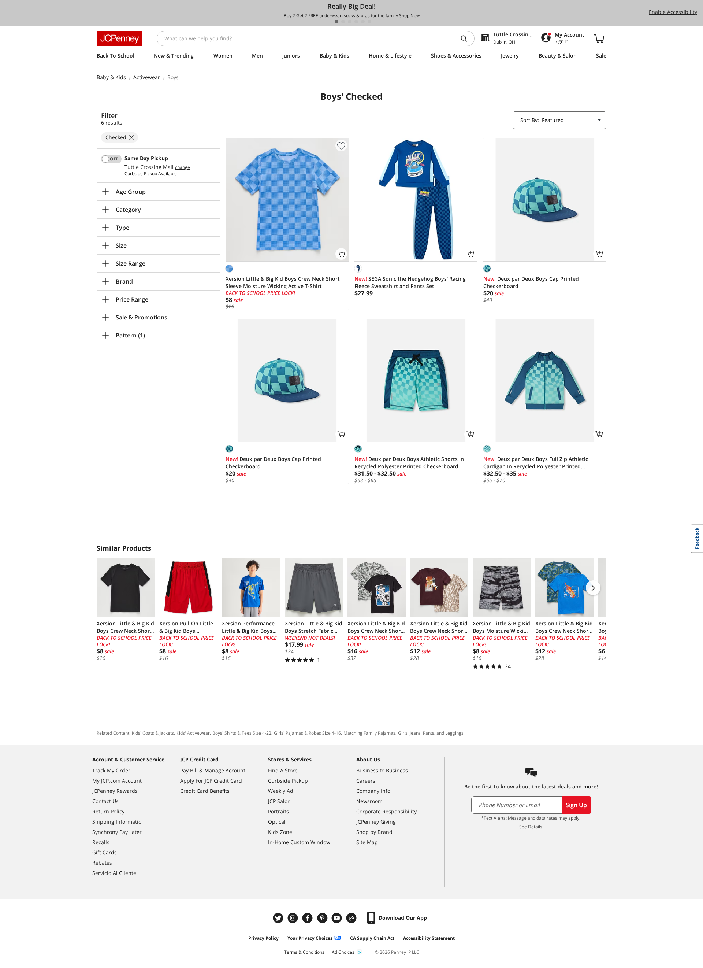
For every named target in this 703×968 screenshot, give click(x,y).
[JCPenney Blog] (352, 918)
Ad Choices (343, 952)
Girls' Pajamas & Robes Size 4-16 (307, 733)
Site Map (367, 842)
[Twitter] (279, 918)
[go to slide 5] (363, 21)
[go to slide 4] (356, 21)
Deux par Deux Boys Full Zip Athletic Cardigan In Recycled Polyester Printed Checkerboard (535, 462)
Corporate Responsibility (386, 811)
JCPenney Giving (376, 821)
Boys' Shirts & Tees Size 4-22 (241, 733)
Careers (365, 780)
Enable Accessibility (673, 11)
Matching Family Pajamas (369, 733)
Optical (277, 821)
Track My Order (111, 770)
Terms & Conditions (304, 952)
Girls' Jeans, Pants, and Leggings (431, 733)
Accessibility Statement (429, 938)
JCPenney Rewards (115, 790)
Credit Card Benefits (205, 790)
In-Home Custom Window (299, 842)
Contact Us (105, 801)
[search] (467, 38)
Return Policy (108, 811)
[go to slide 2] (343, 21)
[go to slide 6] (369, 21)
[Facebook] (308, 918)
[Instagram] (293, 918)
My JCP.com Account (117, 780)
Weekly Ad (280, 790)
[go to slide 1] (336, 21)
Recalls (100, 842)
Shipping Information (118, 821)
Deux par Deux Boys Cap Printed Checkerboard (531, 282)
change (182, 167)
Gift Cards (104, 852)
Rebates (102, 862)
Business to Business (382, 770)
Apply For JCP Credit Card (211, 780)
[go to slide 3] (350, 21)
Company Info (373, 790)
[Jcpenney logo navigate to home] (119, 38)
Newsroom (369, 801)
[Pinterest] (323, 918)
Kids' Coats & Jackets (153, 733)
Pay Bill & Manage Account (212, 770)
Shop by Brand (374, 831)
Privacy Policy (263, 938)
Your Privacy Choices (309, 938)
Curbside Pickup (288, 780)
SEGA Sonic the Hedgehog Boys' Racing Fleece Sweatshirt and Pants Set (410, 282)
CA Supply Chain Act (372, 938)
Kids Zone (280, 831)
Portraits (278, 811)
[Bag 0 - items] (599, 38)
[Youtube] (337, 918)
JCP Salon (279, 801)
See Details (530, 827)
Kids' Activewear (193, 733)
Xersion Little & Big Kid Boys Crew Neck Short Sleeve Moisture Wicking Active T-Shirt (283, 282)
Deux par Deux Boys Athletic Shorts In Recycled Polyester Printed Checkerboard (409, 462)
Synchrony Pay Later (117, 831)
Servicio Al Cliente (114, 872)
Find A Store (283, 770)
